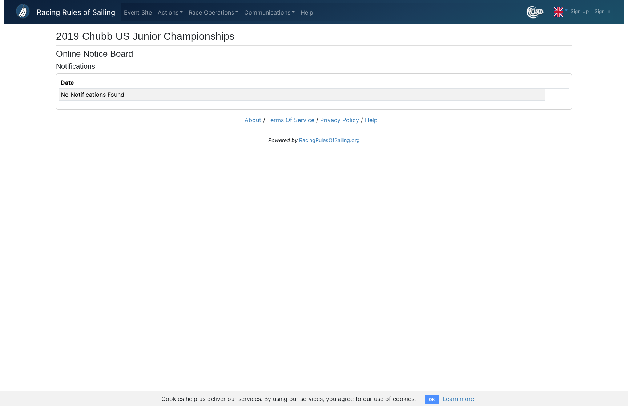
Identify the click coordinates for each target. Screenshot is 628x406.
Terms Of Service (290, 120)
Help (307, 12)
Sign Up (580, 11)
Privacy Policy (339, 120)
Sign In (603, 11)
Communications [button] (267, 12)
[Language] (561, 10)
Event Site (138, 12)
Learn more (458, 398)
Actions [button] (168, 12)
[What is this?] (538, 12)
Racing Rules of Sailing (76, 12)
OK (432, 399)
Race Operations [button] (211, 12)
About (253, 120)
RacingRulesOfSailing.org (329, 140)
